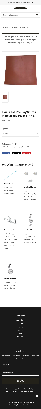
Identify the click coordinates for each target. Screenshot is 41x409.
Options (5, 128)
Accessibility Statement (26, 391)
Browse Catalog (20, 320)
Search (8, 389)
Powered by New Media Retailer (20, 405)
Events (20, 327)
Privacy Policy (17, 389)
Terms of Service (11, 391)
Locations (20, 330)
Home (3, 21)
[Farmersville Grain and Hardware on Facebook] (37, 396)
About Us (20, 337)
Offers (20, 323)
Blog (20, 333)
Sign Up (20, 381)
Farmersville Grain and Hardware (22, 402)
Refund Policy (28, 389)
